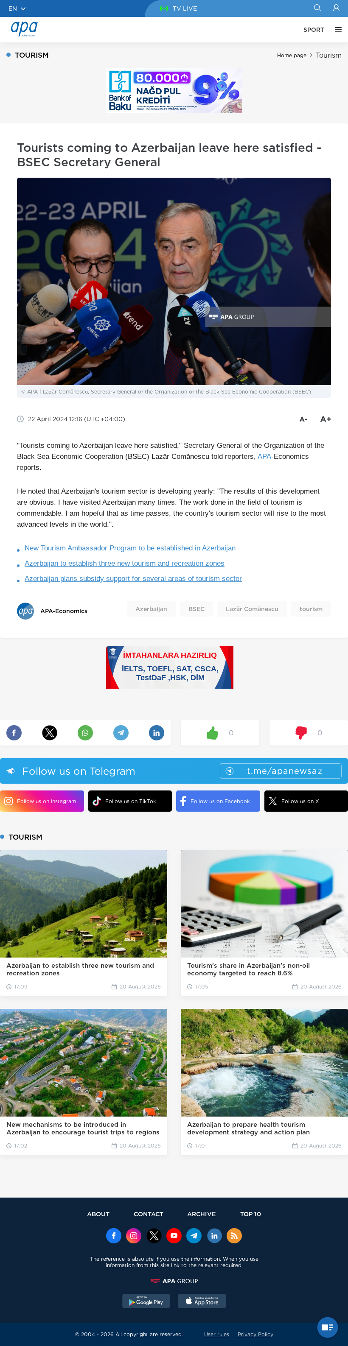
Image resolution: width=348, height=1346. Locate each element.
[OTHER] (336, 30)
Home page (291, 55)
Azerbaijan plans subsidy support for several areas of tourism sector (133, 579)
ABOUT (98, 1214)
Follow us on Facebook (220, 801)
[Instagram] (133, 1236)
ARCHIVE (201, 1214)
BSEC (196, 609)
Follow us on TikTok (130, 801)
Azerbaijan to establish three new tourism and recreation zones (125, 563)
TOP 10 (250, 1214)
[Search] (317, 8)
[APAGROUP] (174, 1281)
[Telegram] (194, 1236)
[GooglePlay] (146, 1302)
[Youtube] (174, 1236)
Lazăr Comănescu (252, 609)
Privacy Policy (255, 1334)
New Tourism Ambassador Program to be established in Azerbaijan (130, 548)
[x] (154, 1236)
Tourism (329, 55)
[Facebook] (113, 1236)
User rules (216, 1334)
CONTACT (148, 1214)
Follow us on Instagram (46, 801)
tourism (311, 609)
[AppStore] (202, 1302)
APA (264, 456)
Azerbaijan (151, 609)
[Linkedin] (214, 1236)
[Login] (336, 8)
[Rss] (234, 1236)
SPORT (313, 29)
